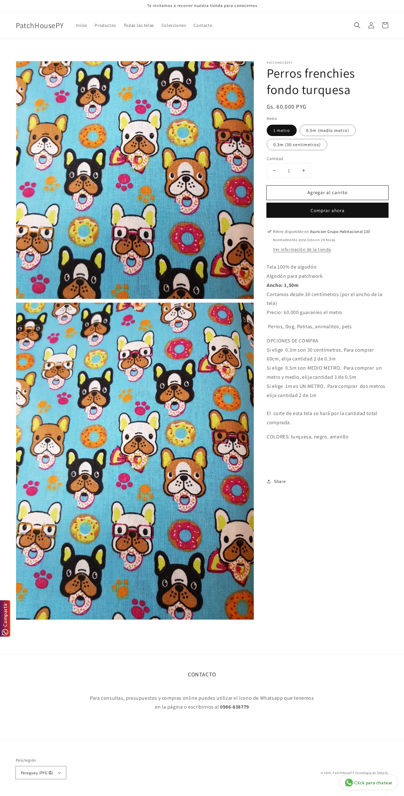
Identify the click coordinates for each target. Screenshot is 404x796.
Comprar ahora (328, 210)
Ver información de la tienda (302, 249)
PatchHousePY (343, 773)
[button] (357, 25)
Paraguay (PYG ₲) (37, 772)
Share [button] (280, 481)
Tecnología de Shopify (371, 773)
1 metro (281, 130)
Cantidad (275, 158)
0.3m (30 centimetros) (297, 144)
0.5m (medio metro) (327, 130)
